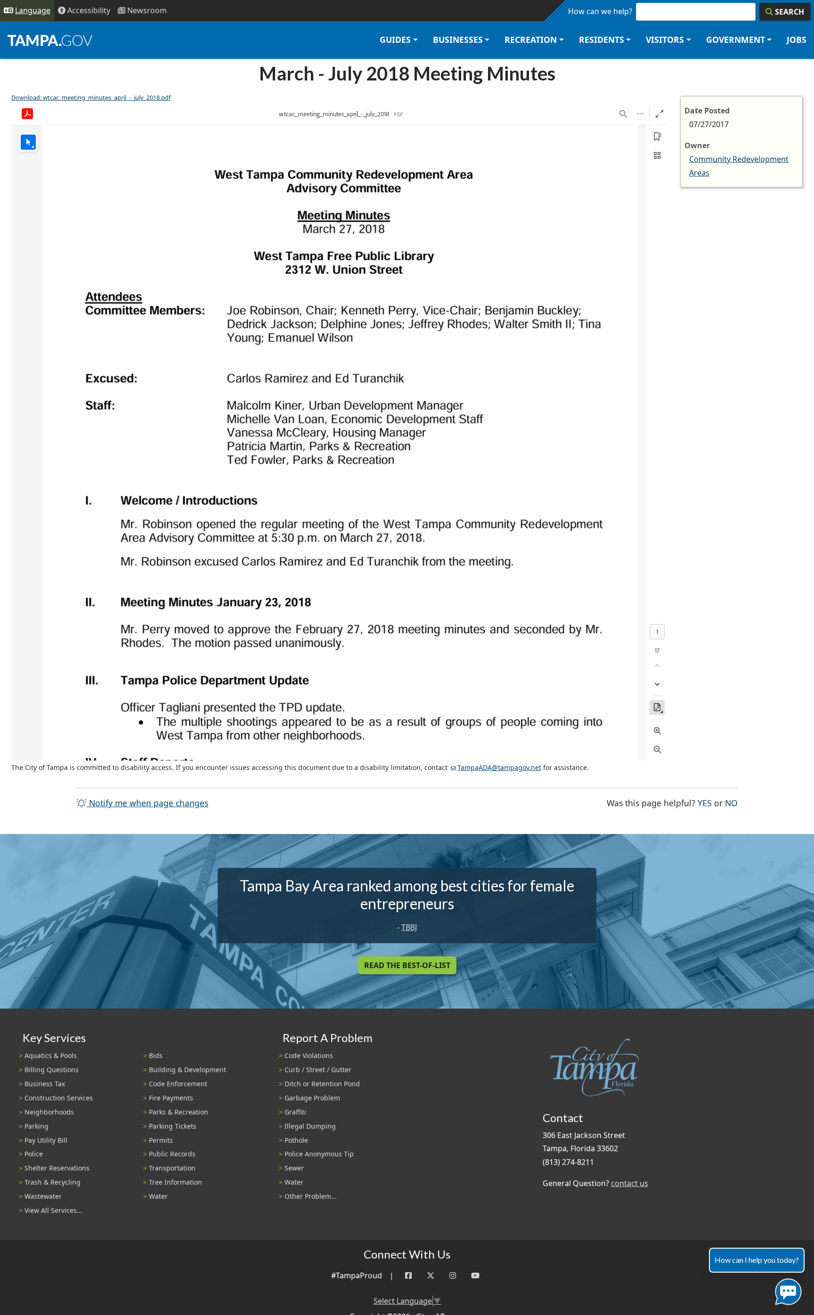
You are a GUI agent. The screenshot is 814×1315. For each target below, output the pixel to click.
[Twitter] (430, 1275)
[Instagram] (453, 1275)
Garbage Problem (312, 1097)
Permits (161, 1140)
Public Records (172, 1153)
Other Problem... (311, 1196)
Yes (705, 803)
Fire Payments (171, 1097)
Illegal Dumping (310, 1126)
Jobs (796, 39)
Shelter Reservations (57, 1167)
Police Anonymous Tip (319, 1153)
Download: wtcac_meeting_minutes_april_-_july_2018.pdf (91, 97)
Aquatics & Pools (50, 1055)
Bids (156, 1055)
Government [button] (735, 39)
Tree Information (175, 1182)
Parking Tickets (172, 1126)
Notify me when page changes (147, 803)
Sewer (294, 1167)
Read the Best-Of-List (407, 965)
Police (33, 1153)
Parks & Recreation (178, 1111)
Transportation (172, 1167)
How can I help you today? (757, 1259)
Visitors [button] (665, 39)
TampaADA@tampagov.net (499, 767)
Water (158, 1196)
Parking (36, 1126)
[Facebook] (408, 1275)
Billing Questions (51, 1069)
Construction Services (58, 1097)
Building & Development (187, 1069)
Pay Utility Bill (45, 1140)
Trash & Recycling (52, 1182)
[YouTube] (475, 1275)
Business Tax (44, 1083)
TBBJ (409, 927)
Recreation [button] (531, 39)
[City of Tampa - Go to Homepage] (50, 40)
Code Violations (309, 1055)
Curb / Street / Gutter (318, 1069)
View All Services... (53, 1210)
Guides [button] (395, 39)
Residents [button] (601, 39)
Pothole (296, 1140)
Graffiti (295, 1111)
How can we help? (600, 11)
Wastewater (43, 1196)
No (731, 803)
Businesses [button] (458, 39)
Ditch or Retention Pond (322, 1083)
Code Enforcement (178, 1083)
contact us (629, 1183)
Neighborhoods (49, 1111)
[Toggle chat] (786, 1290)
